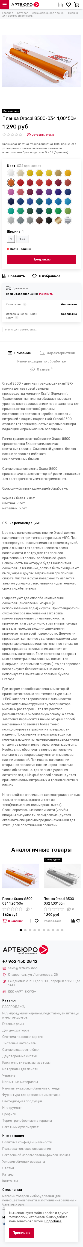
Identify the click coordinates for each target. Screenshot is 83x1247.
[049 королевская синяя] (58, 192)
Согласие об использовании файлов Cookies (36, 1155)
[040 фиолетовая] (39, 192)
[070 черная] (49, 220)
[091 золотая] (58, 220)
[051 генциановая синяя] (49, 201)
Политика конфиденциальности (27, 1142)
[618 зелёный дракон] (39, 211)
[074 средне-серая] (30, 220)
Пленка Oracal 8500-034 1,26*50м (18, 901)
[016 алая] (49, 182)
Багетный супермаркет (20, 1127)
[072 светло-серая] (11, 220)
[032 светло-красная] (20, 182)
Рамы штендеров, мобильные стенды (31, 1088)
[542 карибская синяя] (11, 201)
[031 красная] (30, 182)
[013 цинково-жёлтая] (49, 173)
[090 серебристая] (68, 220)
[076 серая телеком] (20, 220)
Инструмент (12, 1108)
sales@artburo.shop (23, 968)
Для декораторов (16, 1030)
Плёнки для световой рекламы (21, 329)
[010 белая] (11, 173)
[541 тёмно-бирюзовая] (39, 201)
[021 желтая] (30, 173)
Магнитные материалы (20, 1082)
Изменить (46, 293)
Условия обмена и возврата (23, 1162)
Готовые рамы (13, 1024)
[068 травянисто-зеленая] (49, 211)
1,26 (22, 238)
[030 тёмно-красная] (58, 182)
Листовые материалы (19, 1043)
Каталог (8, 1175)
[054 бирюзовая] (11, 211)
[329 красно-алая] (39, 182)
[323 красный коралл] (68, 182)
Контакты (10, 1181)
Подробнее (53, 1221)
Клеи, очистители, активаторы (26, 1063)
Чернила (8, 1076)
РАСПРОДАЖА (13, 1007)
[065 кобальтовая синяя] (68, 192)
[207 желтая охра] (58, 173)
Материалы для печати (20, 1069)
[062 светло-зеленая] (58, 211)
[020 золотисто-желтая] (68, 173)
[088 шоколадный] (39, 220)
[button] (21, 930)
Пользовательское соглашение (26, 1149)
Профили (9, 1114)
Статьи (8, 1168)
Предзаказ (42, 259)
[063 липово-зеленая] (68, 211)
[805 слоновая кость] (20, 173)
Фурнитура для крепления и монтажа (31, 1095)
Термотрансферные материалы (27, 1121)
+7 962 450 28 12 (19, 961)
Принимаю (21, 1233)
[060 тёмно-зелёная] (30, 211)
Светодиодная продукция (22, 1101)
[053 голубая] (68, 201)
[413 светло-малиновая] (11, 192)
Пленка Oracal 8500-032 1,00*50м (60, 901)
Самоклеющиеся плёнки (20, 1050)
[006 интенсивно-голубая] (20, 201)
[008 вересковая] (30, 192)
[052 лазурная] (58, 201)
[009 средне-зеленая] (20, 211)
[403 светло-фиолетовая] (49, 192)
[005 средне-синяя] (30, 201)
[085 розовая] (20, 192)
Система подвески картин (22, 1037)
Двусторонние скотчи (19, 1056)
